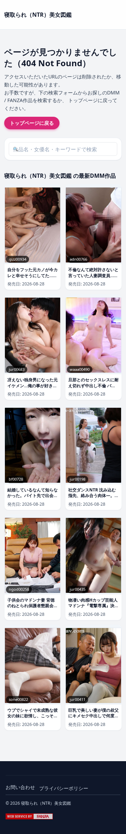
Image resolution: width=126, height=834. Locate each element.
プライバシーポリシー (63, 788)
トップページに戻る (32, 123)
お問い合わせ (20, 787)
